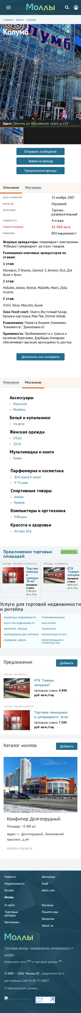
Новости (10, 876)
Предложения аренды (41, 170)
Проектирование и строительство (52, 641)
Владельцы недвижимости (20, 617)
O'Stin (17, 438)
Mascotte (20, 404)
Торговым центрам (11, 913)
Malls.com (48, 890)
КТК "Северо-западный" (44, 682)
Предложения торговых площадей (27, 554)
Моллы (20, 19)
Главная (8, 19)
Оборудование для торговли (21, 634)
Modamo (19, 409)
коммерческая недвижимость (50, 948)
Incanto (19, 424)
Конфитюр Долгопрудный (33, 818)
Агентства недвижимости (19, 623)
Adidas (19, 497)
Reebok (19, 502)
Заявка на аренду (40, 161)
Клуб (45, 883)
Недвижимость (14, 883)
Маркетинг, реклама (15, 629)
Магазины (48, 876)
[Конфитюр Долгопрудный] (40, 785)
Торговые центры (16, 948)
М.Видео (20, 517)
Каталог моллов (20, 745)
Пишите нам (50, 912)
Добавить (69, 551)
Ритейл (9, 890)
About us (47, 925)
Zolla (17, 444)
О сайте (9, 905)
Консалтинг (49, 623)
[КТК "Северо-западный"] (17, 688)
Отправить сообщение (40, 151)
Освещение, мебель (15, 640)
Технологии (49, 629)
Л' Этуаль (21, 482)
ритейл (9, 955)
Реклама (47, 905)
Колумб (31, 19)
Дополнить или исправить (41, 357)
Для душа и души (27, 477)
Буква (17, 458)
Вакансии (48, 918)
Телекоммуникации (53, 617)
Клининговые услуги (54, 634)
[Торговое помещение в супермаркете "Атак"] (17, 720)
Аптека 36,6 (23, 531)
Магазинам (11, 922)
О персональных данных (21, 988)
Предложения (18, 662)
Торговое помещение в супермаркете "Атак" (51, 714)
